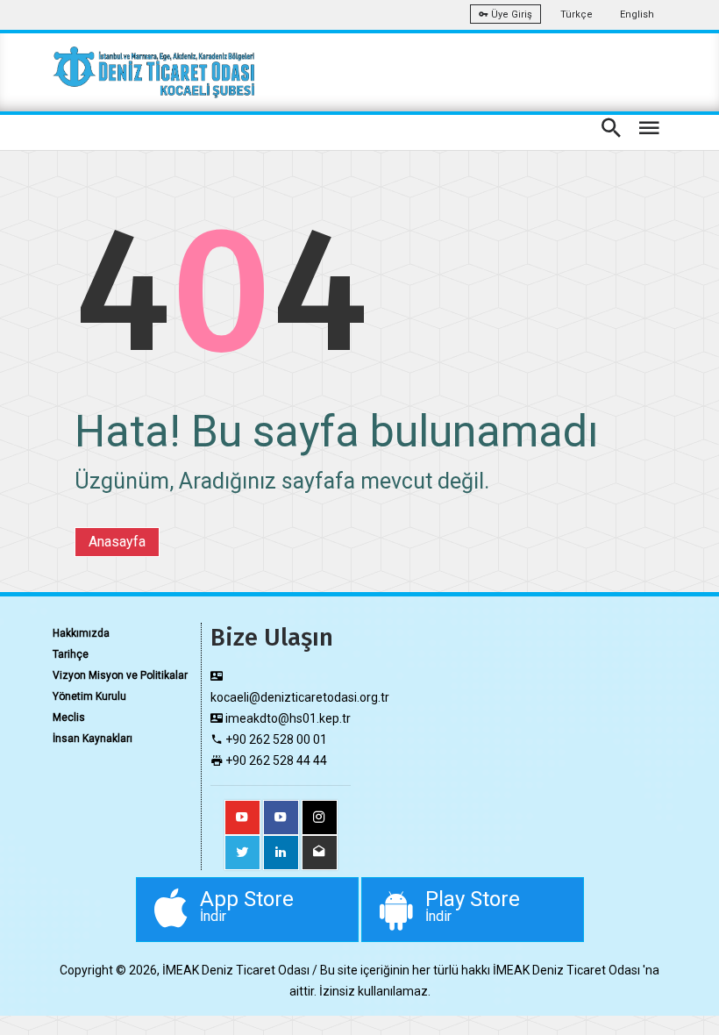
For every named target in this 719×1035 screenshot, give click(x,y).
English (637, 14)
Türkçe (576, 14)
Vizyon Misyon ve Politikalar (120, 675)
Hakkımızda (81, 633)
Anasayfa (117, 541)
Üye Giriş (510, 14)
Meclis (69, 717)
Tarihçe (71, 654)
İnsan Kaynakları (92, 738)
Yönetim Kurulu (89, 696)
